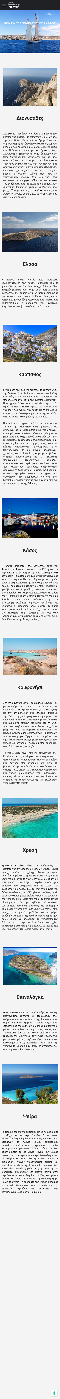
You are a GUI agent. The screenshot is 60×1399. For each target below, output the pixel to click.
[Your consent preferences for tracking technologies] (54, 1393)
